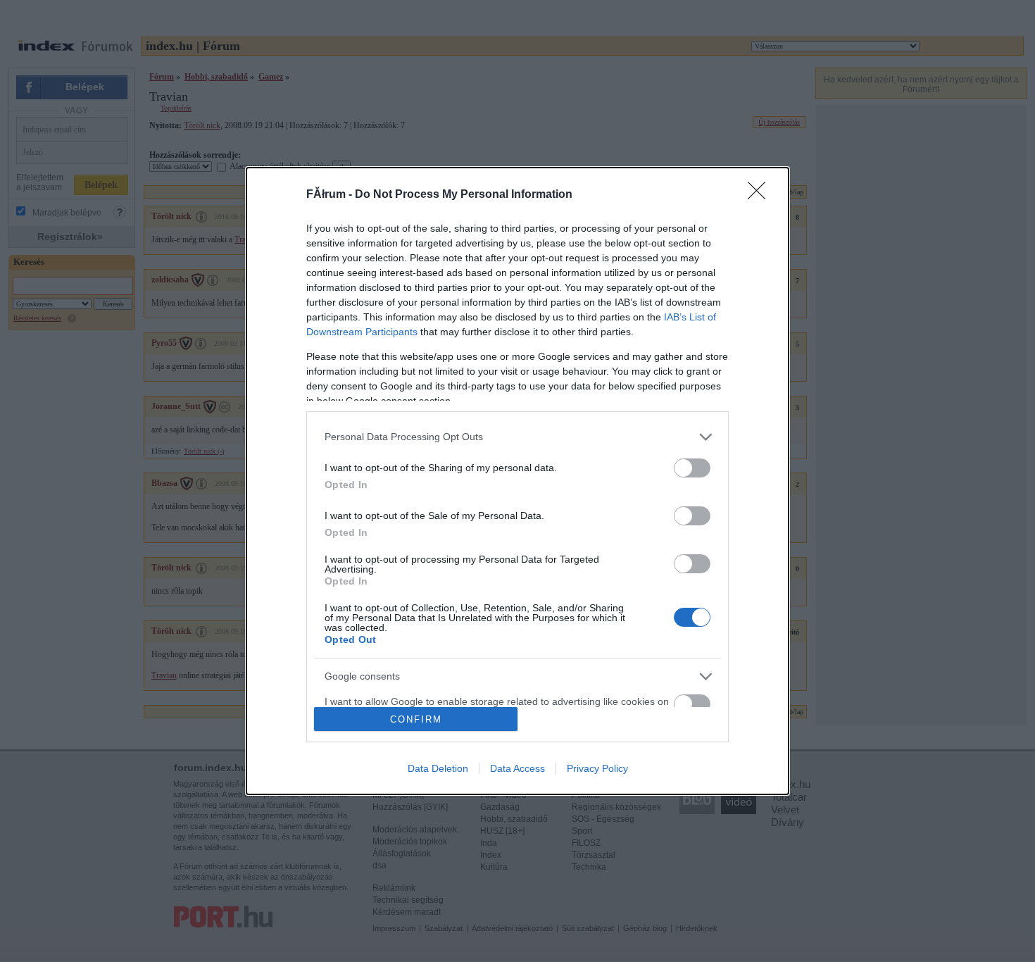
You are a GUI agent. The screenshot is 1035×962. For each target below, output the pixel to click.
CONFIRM (416, 719)
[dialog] (517, 481)
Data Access (517, 768)
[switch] (692, 467)
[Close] (761, 195)
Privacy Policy (597, 768)
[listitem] (517, 437)
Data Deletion (438, 768)
